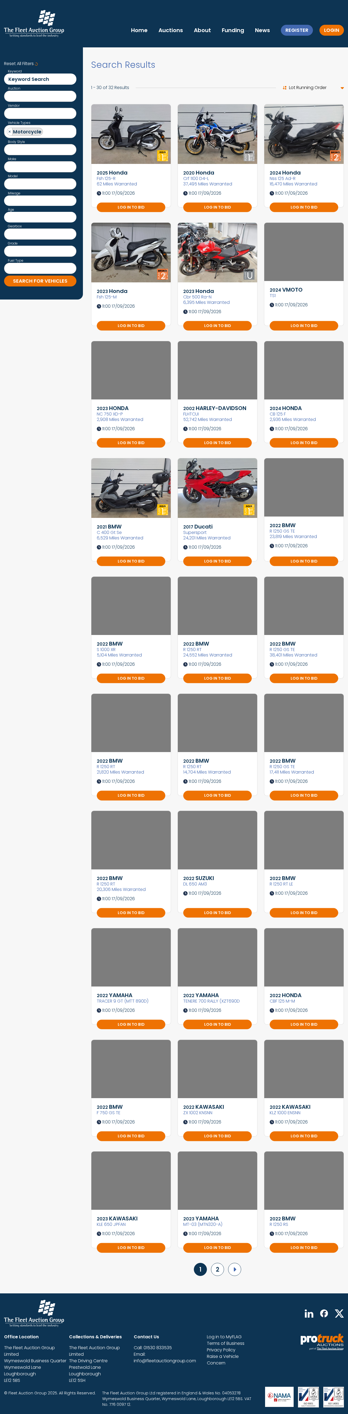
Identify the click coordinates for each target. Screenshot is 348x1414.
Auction (14, 88)
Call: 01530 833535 (153, 1348)
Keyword (15, 71)
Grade (13, 243)
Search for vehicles (40, 280)
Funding (233, 30)
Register (296, 30)
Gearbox (15, 226)
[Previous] (234, 1269)
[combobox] (40, 96)
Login (331, 30)
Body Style (16, 142)
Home (139, 30)
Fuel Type (15, 260)
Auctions (171, 30)
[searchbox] (9, 96)
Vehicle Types (19, 123)
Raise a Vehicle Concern (223, 1359)
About (202, 30)
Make (12, 159)
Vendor (14, 105)
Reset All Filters (19, 63)
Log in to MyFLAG (224, 1337)
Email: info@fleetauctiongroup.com (165, 1357)
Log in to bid (131, 207)
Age (11, 209)
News (262, 30)
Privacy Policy (221, 1350)
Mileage (14, 193)
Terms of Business (225, 1343)
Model (13, 176)
